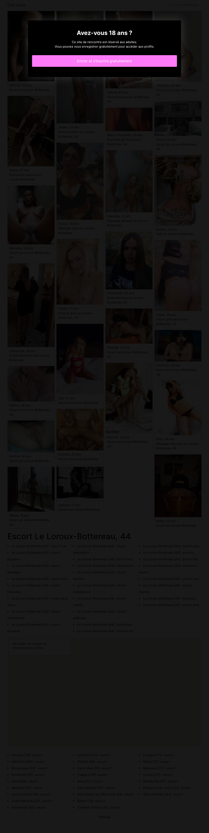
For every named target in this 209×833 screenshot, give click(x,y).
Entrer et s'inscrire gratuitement (104, 61)
